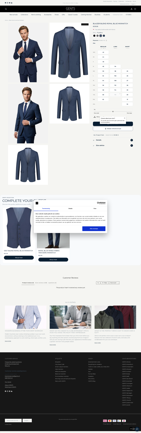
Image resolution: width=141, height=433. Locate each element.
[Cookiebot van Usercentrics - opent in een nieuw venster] (98, 203)
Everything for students (95, 364)
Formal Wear (92, 374)
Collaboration (121, 1)
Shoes (57, 14)
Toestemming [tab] (46, 208)
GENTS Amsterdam (127, 366)
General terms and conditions (129, 424)
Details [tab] (71, 208)
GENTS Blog (91, 381)
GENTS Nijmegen (127, 393)
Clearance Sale (118, 14)
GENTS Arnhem (126, 371)
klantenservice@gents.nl (12, 376)
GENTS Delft (125, 376)
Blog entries (70, 302)
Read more (8, 341)
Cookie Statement (117, 424)
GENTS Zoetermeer (127, 402)
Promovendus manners (62, 376)
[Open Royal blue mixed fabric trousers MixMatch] (53, 235)
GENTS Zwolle (126, 405)
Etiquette (57, 362)
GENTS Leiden (126, 388)
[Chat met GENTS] (137, 429)
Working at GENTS (10, 387)
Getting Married (86, 14)
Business (115, 1)
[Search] (6, 9)
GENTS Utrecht (126, 400)
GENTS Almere (126, 362)
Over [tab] (95, 208)
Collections (24, 14)
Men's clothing (36, 14)
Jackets (90, 369)
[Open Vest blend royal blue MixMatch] (18, 235)
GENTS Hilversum (127, 386)
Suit (89, 371)
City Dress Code (59, 364)
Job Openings (128, 1)
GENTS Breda (126, 374)
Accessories (47, 14)
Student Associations (107, 1)
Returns (7, 366)
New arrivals (14, 14)
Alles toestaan (94, 228)
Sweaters (91, 376)
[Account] (131, 9)
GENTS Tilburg (126, 398)
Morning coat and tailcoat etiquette (65, 378)
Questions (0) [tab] (52, 283)
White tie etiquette (60, 371)
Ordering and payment (12, 364)
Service (134, 1)
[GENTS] (70, 9)
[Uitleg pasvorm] (106, 40)
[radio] (94, 35)
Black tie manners (60, 374)
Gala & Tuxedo (73, 14)
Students (107, 14)
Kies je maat (19, 257)
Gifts (63, 14)
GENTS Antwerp (126, 369)
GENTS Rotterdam (127, 395)
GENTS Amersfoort (127, 364)
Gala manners (59, 369)
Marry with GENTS (60, 381)
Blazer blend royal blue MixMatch (16, 20)
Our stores (8, 382)
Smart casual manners (61, 366)
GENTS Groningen (127, 383)
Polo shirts (91, 378)
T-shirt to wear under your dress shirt (98, 366)
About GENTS (9, 385)
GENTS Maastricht (127, 390)
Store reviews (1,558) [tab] (41, 283)
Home (6, 20)
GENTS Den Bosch (127, 378)
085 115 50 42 (8, 378)
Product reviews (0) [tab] (28, 283)
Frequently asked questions (13, 362)
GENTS (9, 424)
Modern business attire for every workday (24, 331)
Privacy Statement (107, 424)
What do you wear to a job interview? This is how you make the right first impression (69, 331)
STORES (128, 14)
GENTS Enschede (127, 381)
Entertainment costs (94, 362)
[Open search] (98, 282)
